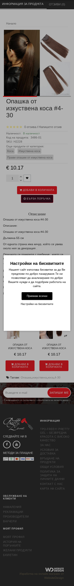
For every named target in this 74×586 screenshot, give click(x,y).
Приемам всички (37, 296)
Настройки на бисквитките (37, 304)
